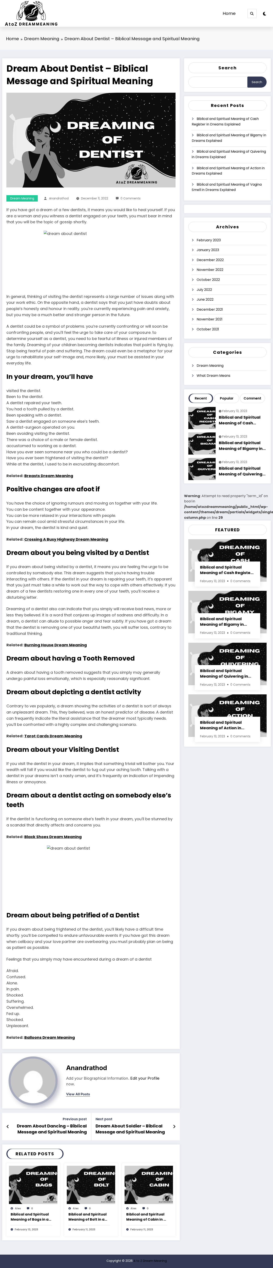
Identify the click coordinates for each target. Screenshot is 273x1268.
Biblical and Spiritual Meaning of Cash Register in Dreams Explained (225, 121)
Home (229, 13)
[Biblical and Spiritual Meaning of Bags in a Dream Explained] (33, 1184)
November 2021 (209, 319)
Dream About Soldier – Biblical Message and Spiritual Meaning (130, 1129)
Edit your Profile (145, 1078)
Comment (252, 398)
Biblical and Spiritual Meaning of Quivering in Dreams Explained (229, 154)
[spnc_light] (264, 14)
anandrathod (59, 198)
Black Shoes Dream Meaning (53, 836)
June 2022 (205, 299)
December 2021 (210, 309)
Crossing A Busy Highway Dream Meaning (66, 539)
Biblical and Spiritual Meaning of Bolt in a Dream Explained (87, 1217)
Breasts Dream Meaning (48, 475)
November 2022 (210, 269)
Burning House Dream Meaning (55, 645)
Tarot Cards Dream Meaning (53, 736)
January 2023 (208, 249)
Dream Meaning (22, 198)
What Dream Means (213, 375)
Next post (104, 1119)
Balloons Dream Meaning (49, 1037)
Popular (227, 398)
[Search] (252, 13)
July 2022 (204, 289)
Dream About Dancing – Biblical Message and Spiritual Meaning (52, 1129)
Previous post (75, 1119)
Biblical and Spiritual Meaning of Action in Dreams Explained (228, 171)
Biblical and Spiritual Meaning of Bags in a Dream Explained (30, 1217)
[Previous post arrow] (7, 1126)
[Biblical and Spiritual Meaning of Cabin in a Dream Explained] (149, 1184)
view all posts (78, 1094)
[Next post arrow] (174, 1126)
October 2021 (208, 329)
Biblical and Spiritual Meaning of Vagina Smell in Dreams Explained (227, 187)
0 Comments (131, 198)
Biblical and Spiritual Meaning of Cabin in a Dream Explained (146, 1217)
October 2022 (208, 279)
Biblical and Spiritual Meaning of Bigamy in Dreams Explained (229, 138)
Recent (201, 398)
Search (227, 68)
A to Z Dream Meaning (150, 1261)
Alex (18, 1208)
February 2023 (209, 240)
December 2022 (210, 259)
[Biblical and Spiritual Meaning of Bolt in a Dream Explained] (91, 1184)
